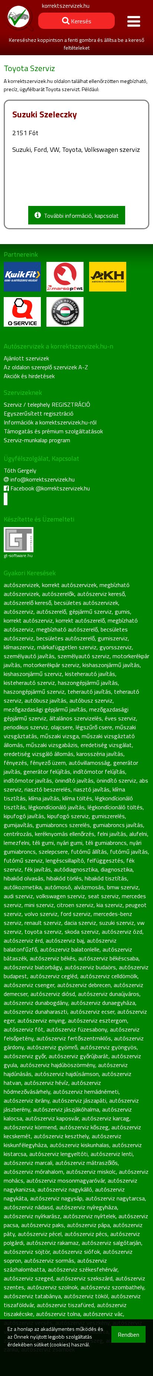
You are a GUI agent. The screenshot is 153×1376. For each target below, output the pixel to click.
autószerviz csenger (29, 984)
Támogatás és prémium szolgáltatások (53, 431)
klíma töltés (77, 798)
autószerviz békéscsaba (108, 958)
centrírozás (18, 833)
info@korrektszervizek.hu (42, 479)
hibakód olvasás (23, 878)
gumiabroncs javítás (118, 824)
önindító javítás (74, 780)
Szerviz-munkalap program (37, 440)
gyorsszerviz (116, 647)
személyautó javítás (29, 656)
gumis (122, 611)
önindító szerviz (116, 780)
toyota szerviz (43, 931)
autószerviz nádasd (28, 1207)
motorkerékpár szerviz (51, 664)
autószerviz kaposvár (52, 1118)
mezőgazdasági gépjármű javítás (45, 709)
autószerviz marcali (28, 1162)
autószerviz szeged (28, 1278)
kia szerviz (110, 904)
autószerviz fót (23, 1029)
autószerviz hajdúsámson (67, 1073)
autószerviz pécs (86, 1233)
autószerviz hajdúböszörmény (57, 1064)
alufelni (138, 833)
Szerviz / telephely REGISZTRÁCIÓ (47, 404)
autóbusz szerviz (91, 700)
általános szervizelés (75, 718)
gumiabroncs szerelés (63, 824)
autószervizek (21, 584)
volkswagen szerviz (60, 896)
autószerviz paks (42, 1224)
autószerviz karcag (105, 1118)
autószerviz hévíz (46, 1082)
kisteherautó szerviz (29, 682)
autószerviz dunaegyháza (103, 1002)
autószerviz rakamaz (52, 1242)
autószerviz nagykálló (65, 1189)
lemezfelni (16, 842)
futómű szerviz (23, 860)
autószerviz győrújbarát (78, 1056)
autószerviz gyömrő (52, 1047)
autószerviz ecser (92, 1011)
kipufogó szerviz (68, 816)
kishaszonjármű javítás (111, 664)
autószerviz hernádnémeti (85, 1091)
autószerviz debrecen (84, 984)
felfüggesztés (105, 860)
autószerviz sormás (49, 1260)
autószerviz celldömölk (108, 976)
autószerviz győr (25, 1056)
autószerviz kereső (101, 593)
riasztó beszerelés (48, 789)
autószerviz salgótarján (111, 1242)
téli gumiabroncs (106, 842)
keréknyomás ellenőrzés (64, 833)
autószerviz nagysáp (56, 1198)
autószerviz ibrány (26, 1100)
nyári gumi (69, 842)
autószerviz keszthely (61, 1136)
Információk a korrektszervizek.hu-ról (50, 422)
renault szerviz (43, 922)
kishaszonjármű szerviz (33, 673)
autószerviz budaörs (90, 967)
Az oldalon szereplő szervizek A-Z (46, 367)
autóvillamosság (89, 762)
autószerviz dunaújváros (108, 993)
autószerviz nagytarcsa (115, 1198)
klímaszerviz (19, 647)
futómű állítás (89, 851)
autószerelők (58, 593)
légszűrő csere (94, 727)
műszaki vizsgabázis (52, 744)
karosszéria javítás (99, 753)
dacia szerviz (80, 922)
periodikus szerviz (26, 727)
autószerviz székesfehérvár (82, 1269)
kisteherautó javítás (90, 673)
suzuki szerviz (116, 922)
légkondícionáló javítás (57, 807)
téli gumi (43, 842)
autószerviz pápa (88, 1224)
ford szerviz (76, 913)
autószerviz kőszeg (83, 1127)
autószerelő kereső (27, 602)
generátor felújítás (46, 771)
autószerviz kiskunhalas (79, 1144)
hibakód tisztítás (106, 878)
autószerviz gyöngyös (108, 1047)
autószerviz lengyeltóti (58, 1153)
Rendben (128, 1334)
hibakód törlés (64, 878)
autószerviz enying (41, 1020)
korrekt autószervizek (69, 584)
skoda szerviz (82, 931)
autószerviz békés (52, 958)
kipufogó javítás (24, 816)
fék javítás (38, 869)
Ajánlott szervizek (26, 358)
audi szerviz (18, 896)
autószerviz (18, 611)
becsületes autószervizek (86, 602)
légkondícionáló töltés (115, 807)
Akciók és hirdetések (29, 376)
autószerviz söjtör (27, 1251)
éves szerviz (120, 718)
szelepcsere (53, 851)
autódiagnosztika (76, 869)
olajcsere (62, 727)
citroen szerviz (75, 904)
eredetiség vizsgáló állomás (39, 753)
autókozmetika (23, 887)
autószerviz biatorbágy (33, 967)
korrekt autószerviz (28, 620)
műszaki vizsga (59, 736)
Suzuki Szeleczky (44, 114)
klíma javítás (44, 798)
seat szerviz (103, 896)
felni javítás (111, 833)
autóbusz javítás (45, 700)
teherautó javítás (89, 691)
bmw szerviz (123, 887)
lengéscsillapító (65, 860)
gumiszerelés (108, 816)
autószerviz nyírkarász (32, 1216)
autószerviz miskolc (91, 1171)
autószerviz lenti (112, 1153)
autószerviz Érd (23, 940)
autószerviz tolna (58, 1313)
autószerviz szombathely (112, 1287)
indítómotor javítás (28, 780)
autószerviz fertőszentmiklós (73, 1038)
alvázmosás (89, 887)
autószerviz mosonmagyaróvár (65, 1180)
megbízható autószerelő (67, 629)
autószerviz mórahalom (33, 1171)
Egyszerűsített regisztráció (39, 413)
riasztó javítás (92, 789)
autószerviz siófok (76, 1251)
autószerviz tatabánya (32, 1296)
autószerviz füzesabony (76, 1029)
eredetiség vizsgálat (106, 744)
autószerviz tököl (86, 1296)
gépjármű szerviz (90, 611)
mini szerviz (39, 904)
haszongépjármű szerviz (34, 691)
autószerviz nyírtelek (89, 1216)
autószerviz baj (65, 940)
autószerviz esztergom (97, 1020)
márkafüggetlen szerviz (67, 647)
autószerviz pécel (40, 1233)
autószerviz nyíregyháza (86, 1207)
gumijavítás (18, 824)
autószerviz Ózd (122, 931)
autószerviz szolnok (52, 1287)
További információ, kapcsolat (80, 215)
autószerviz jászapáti (79, 1100)
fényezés (15, 762)
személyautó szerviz (84, 656)
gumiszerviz (113, 638)
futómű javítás (129, 851)
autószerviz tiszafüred (65, 1304)
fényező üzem (48, 762)
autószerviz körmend (30, 1127)
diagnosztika (117, 869)
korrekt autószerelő (80, 620)
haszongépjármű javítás (88, 682)
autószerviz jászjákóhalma (66, 1109)
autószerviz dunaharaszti (35, 1011)
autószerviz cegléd (53, 976)
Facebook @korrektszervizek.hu (50, 488)
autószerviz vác (103, 1313)
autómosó (58, 887)
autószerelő (51, 611)
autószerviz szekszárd (84, 1278)
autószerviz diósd (52, 993)
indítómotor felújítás (99, 771)
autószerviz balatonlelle (70, 949)
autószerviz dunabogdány (36, 1002)
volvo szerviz (41, 913)
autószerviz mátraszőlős (86, 1162)
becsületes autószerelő (65, 638)
